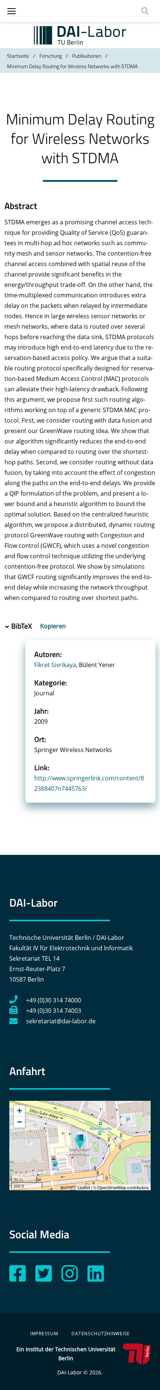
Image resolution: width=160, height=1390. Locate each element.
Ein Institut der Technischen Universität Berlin (65, 1354)
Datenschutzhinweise (100, 1333)
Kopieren (53, 626)
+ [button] (19, 1110)
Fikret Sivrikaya (55, 665)
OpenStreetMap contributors (123, 1187)
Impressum (44, 1333)
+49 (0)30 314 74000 (53, 1000)
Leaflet (84, 1187)
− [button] (19, 1122)
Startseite (18, 56)
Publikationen (86, 56)
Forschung (50, 56)
